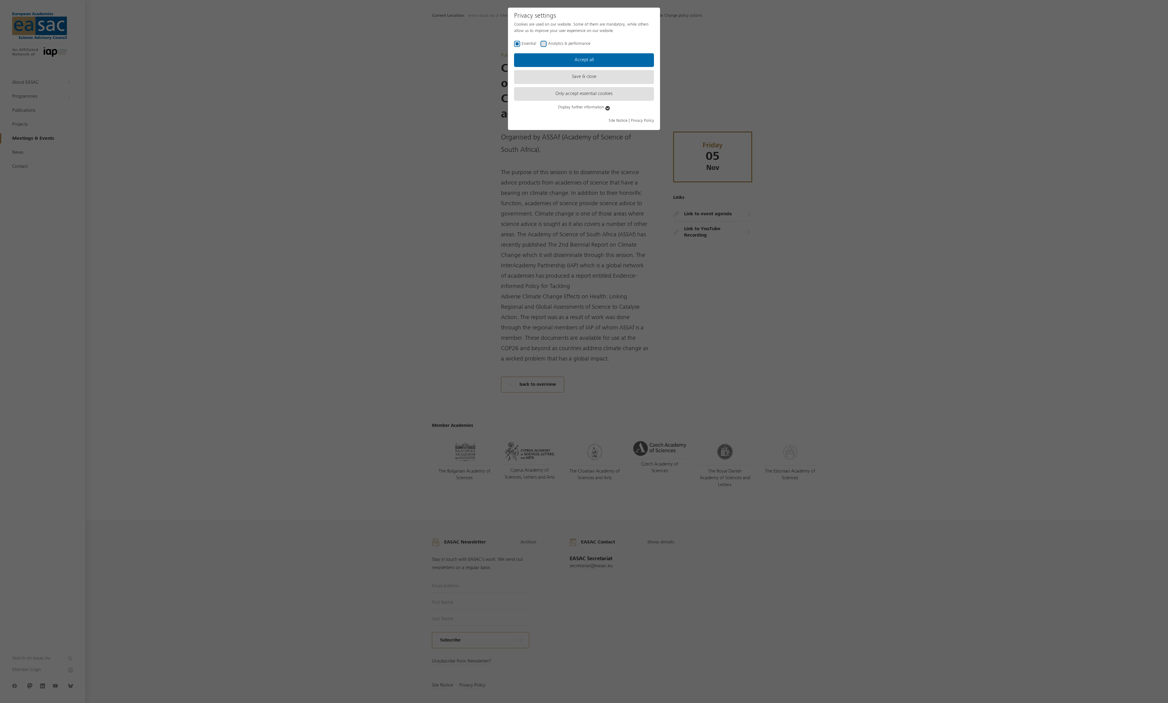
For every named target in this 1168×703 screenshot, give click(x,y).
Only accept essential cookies (584, 93)
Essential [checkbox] (529, 43)
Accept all (584, 60)
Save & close (584, 76)
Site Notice (618, 120)
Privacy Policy (642, 120)
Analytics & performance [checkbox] (569, 43)
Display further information (581, 107)
